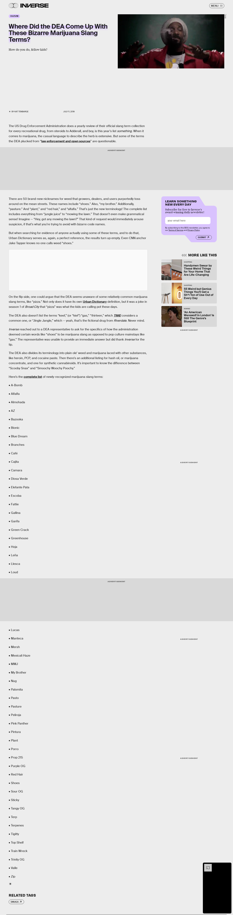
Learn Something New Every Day (181, 202)
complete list (33, 377)
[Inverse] (34, 5)
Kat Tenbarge (21, 111)
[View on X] (78, 270)
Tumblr (226, 16)
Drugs (15, 901)
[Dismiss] (227, 865)
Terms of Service (175, 230)
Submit (202, 237)
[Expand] (206, 865)
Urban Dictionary (95, 302)
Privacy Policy (194, 230)
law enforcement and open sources (65, 141)
